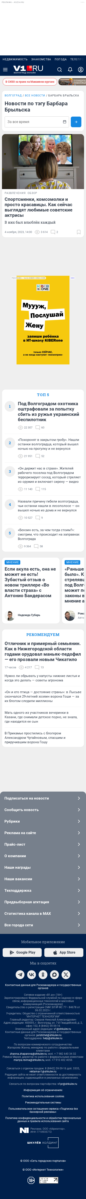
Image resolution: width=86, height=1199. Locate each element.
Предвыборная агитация (26, 902)
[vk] (31, 974)
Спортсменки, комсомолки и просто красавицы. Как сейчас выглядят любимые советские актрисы (38, 207)
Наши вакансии (18, 879)
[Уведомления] (70, 69)
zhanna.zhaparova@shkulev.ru (28, 1053)
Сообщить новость (21, 810)
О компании (15, 856)
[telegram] (20, 974)
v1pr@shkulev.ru (67, 1084)
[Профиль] (80, 69)
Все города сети (18, 925)
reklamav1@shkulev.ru (43, 1071)
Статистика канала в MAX (27, 913)
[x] (66, 974)
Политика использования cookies (43, 1096)
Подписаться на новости (26, 798)
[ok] (43, 974)
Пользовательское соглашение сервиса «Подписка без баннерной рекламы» (43, 1110)
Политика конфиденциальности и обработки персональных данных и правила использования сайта (43, 1120)
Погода (61, 59)
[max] (54, 974)
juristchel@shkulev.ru (49, 1035)
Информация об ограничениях (43, 1090)
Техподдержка (17, 890)
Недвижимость (15, 59)
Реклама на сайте (20, 833)
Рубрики (12, 821)
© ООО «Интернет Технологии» (43, 1169)
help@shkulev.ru (52, 1038)
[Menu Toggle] (5, 69)
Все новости (35, 95)
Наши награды (17, 867)
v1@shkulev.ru (62, 1029)
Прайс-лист (14, 844)
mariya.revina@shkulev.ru (29, 1060)
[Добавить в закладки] (78, 232)
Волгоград (13, 95)
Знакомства (41, 59)
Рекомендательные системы (43, 1102)
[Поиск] (59, 69)
